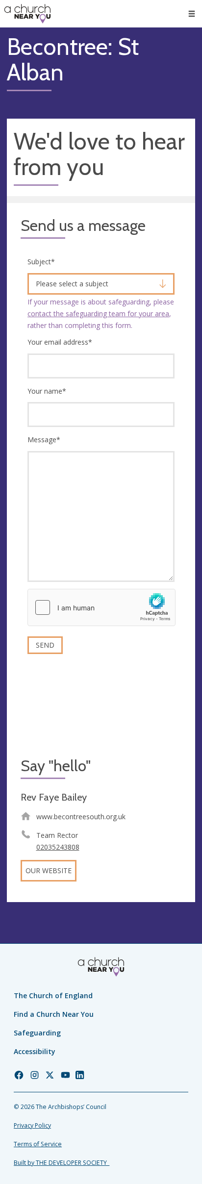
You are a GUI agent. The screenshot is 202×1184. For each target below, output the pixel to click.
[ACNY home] (27, 14)
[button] (191, 13)
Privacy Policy (32, 1125)
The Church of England (53, 995)
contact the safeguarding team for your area (98, 313)
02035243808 (57, 847)
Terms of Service (38, 1144)
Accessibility (34, 1051)
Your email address (59, 342)
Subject (41, 261)
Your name (46, 391)
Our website (48, 870)
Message (43, 439)
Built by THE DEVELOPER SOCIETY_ (61, 1163)
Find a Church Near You (54, 1014)
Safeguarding (37, 1032)
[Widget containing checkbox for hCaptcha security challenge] (101, 607)
